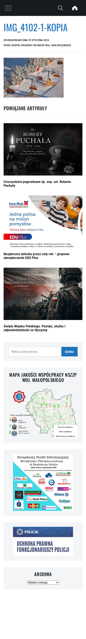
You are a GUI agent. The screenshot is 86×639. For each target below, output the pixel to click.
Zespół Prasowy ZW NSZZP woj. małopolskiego (41, 45)
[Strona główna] (75, 8)
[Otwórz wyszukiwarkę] (60, 8)
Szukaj (69, 352)
